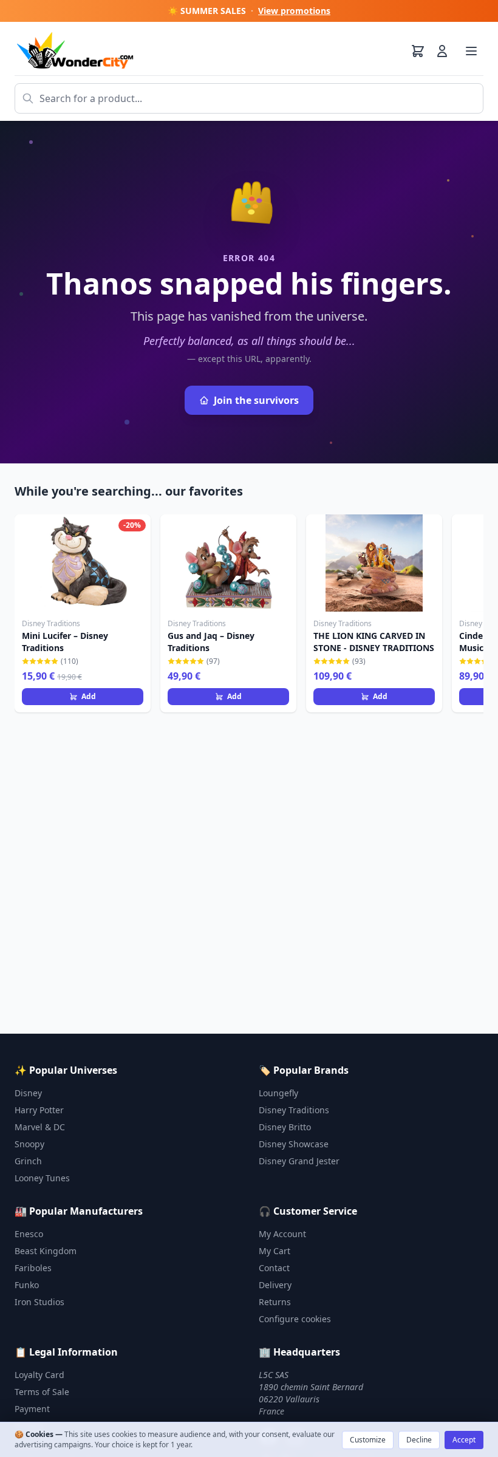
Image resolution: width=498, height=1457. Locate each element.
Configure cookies (295, 1319)
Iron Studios (39, 1302)
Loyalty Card (39, 1374)
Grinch (28, 1161)
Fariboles (33, 1268)
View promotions (294, 10)
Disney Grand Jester (299, 1161)
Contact (274, 1268)
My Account (282, 1234)
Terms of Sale (42, 1391)
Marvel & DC (40, 1127)
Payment (32, 1408)
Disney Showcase (294, 1144)
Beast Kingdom (46, 1251)
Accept (464, 1440)
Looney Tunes (42, 1178)
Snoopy (29, 1144)
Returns (275, 1302)
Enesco (29, 1234)
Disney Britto (285, 1127)
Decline (419, 1440)
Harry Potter (39, 1110)
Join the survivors (256, 400)
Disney (28, 1093)
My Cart (274, 1251)
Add (88, 696)
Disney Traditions (294, 1110)
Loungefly (278, 1093)
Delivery (275, 1285)
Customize (368, 1440)
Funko (27, 1285)
